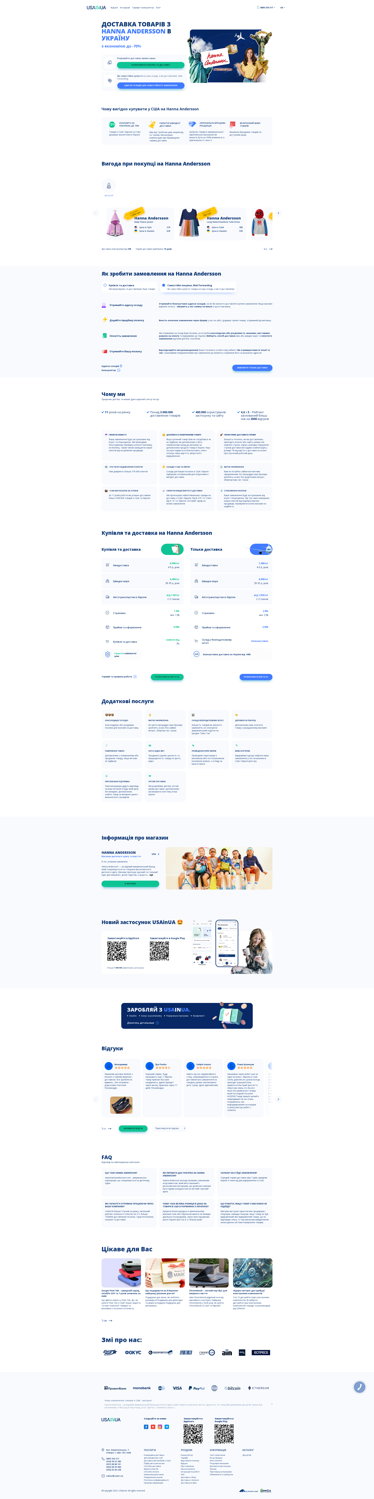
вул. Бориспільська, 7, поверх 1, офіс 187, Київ (118, 1451)
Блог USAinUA (216, 1460)
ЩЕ (151, 875)
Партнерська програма (221, 1471)
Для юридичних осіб (153, 1457)
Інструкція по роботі (190, 1471)
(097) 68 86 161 (113, 1464)
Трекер (213, 1469)
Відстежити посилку (190, 1460)
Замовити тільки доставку (252, 367)
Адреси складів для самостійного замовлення (150, 85)
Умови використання (154, 1474)
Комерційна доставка (154, 1455)
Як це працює (216, 1457)
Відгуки (114, 7)
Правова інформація (153, 1482)
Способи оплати (151, 1471)
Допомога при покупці (220, 1466)
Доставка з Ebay (188, 1477)
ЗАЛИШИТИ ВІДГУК (133, 1128)
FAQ (182, 1474)
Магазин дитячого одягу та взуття (121, 856)
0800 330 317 (266, 7)
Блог (158, 7)
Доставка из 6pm (189, 1482)
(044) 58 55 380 (113, 1461)
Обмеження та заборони (221, 1474)
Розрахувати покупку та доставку (150, 65)
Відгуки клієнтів (151, 1469)
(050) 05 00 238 (113, 1469)
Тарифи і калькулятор (143, 7)
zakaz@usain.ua (114, 1475)
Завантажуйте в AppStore (123, 938)
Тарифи (184, 1457)
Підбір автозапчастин (154, 1463)
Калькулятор (109, 370)
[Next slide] (278, 213)
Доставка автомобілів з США (157, 1460)
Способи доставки (152, 1466)
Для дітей (246, 1455)
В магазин (130, 883)
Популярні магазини (219, 1463)
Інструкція (125, 7)
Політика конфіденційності (156, 1480)
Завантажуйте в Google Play (167, 938)
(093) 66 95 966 (113, 1467)
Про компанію (187, 1466)
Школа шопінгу (188, 1469)
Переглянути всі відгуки (167, 1128)
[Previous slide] (95, 213)
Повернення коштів (153, 1477)
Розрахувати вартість (167, 677)
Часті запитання (217, 1455)
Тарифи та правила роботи (117, 676)
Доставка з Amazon (190, 1480)
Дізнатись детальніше (141, 1022)
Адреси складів (111, 366)
